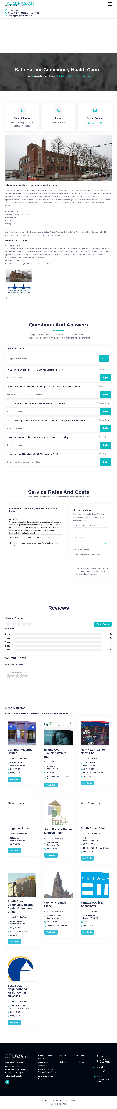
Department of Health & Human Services (47, 1077)
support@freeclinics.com (22, 16)
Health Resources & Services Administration (47, 1070)
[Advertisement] (58, 36)
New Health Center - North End (94, 751)
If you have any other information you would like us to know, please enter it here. (46, 420)
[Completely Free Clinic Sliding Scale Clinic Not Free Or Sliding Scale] (90, 543)
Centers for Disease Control (46, 1057)
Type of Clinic (78, 537)
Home (29, 76)
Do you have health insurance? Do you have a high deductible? (37, 403)
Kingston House (18, 828)
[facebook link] (7, 1082)
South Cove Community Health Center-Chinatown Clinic (20, 906)
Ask (103, 359)
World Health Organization (43, 1064)
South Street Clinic (93, 828)
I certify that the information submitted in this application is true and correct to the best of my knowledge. (92, 571)
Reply (105, 378)
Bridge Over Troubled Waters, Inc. (55, 753)
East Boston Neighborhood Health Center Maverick (17, 991)
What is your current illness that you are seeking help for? (35, 370)
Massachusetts (40, 76)
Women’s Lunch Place (55, 904)
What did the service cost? (84, 525)
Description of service (82, 549)
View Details (14, 779)
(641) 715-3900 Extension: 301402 (26, 13)
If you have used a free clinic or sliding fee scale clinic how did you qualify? (44, 386)
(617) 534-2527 (58, 122)
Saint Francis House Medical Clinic (58, 831)
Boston (52, 76)
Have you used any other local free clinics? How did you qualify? (38, 437)
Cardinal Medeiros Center (20, 751)
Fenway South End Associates (93, 904)
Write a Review (103, 624)
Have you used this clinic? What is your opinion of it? (33, 454)
